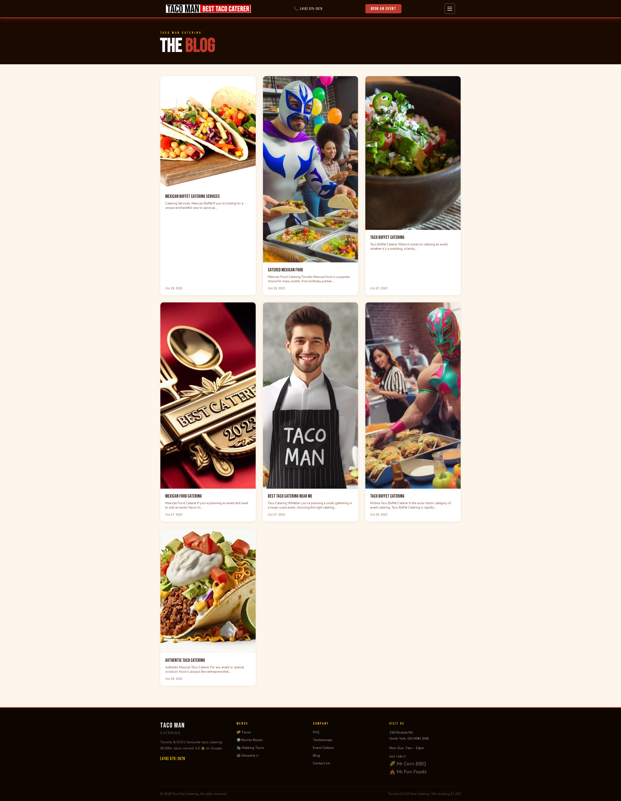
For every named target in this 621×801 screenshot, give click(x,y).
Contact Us (321, 763)
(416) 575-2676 (172, 758)
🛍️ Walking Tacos (250, 747)
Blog (316, 755)
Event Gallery (323, 747)
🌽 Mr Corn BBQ (407, 764)
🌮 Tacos (244, 732)
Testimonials (322, 740)
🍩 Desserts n (247, 755)
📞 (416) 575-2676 (308, 9)
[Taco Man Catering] (208, 9)
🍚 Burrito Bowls (250, 740)
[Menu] (449, 8)
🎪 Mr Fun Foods (408, 772)
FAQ (316, 732)
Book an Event (383, 8)
